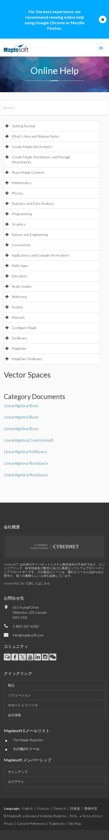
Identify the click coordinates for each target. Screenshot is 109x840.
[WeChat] (52, 657)
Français (43, 808)
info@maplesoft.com (28, 635)
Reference (19, 296)
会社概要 (12, 526)
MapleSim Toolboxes (27, 359)
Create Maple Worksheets (32, 146)
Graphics (19, 224)
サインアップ (18, 772)
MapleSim (19, 348)
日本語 (75, 808)
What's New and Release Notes (36, 136)
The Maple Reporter (28, 740)
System (17, 307)
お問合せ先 (14, 598)
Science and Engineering (30, 234)
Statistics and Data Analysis (33, 203)
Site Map (75, 824)
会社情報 (14, 715)
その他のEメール (26, 749)
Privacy (9, 824)
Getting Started (23, 126)
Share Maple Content (28, 172)
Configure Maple (24, 328)
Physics (17, 193)
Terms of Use (91, 816)
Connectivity (21, 245)
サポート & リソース (23, 705)
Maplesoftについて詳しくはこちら (27, 583)
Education (19, 276)
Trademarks (57, 824)
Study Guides (22, 286)
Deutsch (60, 808)
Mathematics (21, 183)
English (27, 808)
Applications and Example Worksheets (41, 255)
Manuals (18, 317)
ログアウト (16, 782)
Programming (22, 214)
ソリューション (19, 695)
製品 (11, 685)
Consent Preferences (31, 824)
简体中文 (90, 808)
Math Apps (20, 265)
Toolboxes (19, 338)
